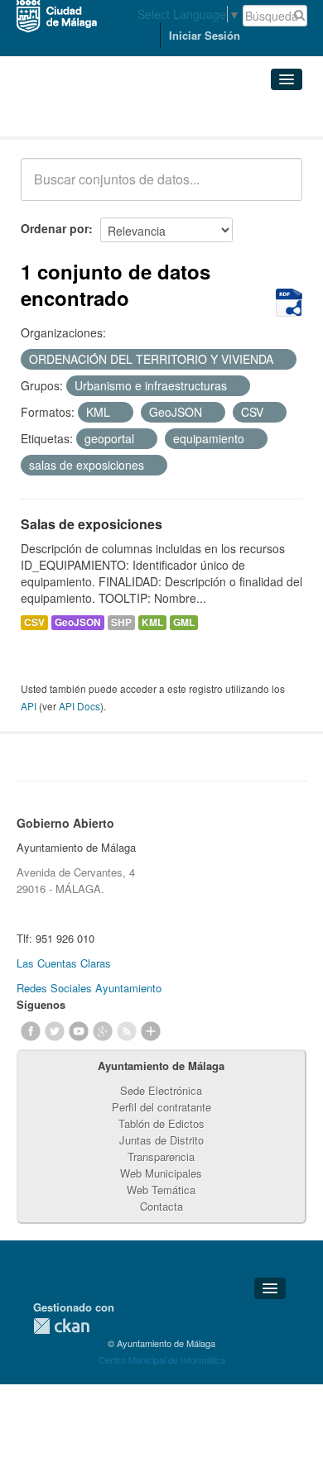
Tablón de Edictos (161, 1123)
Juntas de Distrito (161, 1140)
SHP (121, 622)
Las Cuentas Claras (64, 963)
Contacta (161, 1206)
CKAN (61, 1326)
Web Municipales (161, 1173)
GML (184, 622)
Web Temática (161, 1189)
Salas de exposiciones (91, 523)
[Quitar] (282, 359)
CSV (34, 622)
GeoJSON (78, 622)
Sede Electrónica (161, 1090)
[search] (278, 188)
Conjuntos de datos (94, 116)
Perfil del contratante (161, 1107)
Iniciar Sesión (204, 35)
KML (152, 622)
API (28, 706)
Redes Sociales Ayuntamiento (89, 988)
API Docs (79, 706)
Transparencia (161, 1156)
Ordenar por (55, 228)
